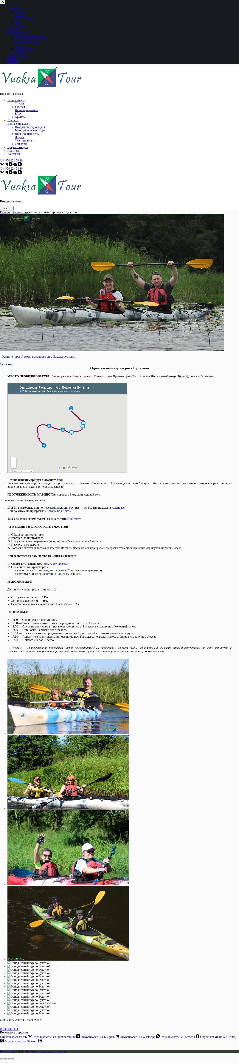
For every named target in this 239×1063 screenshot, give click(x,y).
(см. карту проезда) (56, 563)
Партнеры (13, 150)
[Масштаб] (12, 1058)
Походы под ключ (64, 356)
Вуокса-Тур (7, 1051)
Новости (12, 120)
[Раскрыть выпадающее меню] (23, 101)
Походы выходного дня (30, 127)
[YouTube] (20, 165)
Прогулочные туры (27, 133)
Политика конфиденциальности (46, 1051)
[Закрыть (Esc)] (1, 1058)
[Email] (15, 165)
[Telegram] (6, 165)
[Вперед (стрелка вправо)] (5, 1062)
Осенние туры (24, 140)
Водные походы (17, 123)
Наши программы (26, 110)
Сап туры (21, 143)
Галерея (20, 106)
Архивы (20, 117)
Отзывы (20, 103)
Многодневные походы (30, 130)
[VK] (2, 165)
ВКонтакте (74, 518)
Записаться (7, 364)
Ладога (19, 137)
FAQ (18, 113)
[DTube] (11, 165)
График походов (17, 147)
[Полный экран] (8, 1058)
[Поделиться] (5, 1058)
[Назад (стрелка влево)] (1, 1062)
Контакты (13, 154)
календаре (118, 507)
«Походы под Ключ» (58, 511)
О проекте (14, 100)
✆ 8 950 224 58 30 (11, 160)
